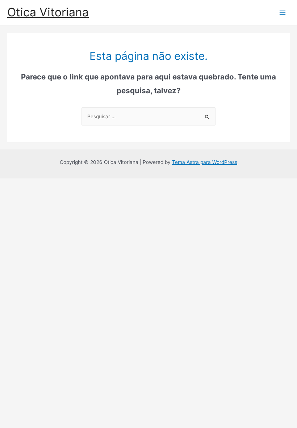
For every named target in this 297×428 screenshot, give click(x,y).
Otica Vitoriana (48, 12)
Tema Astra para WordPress (204, 162)
